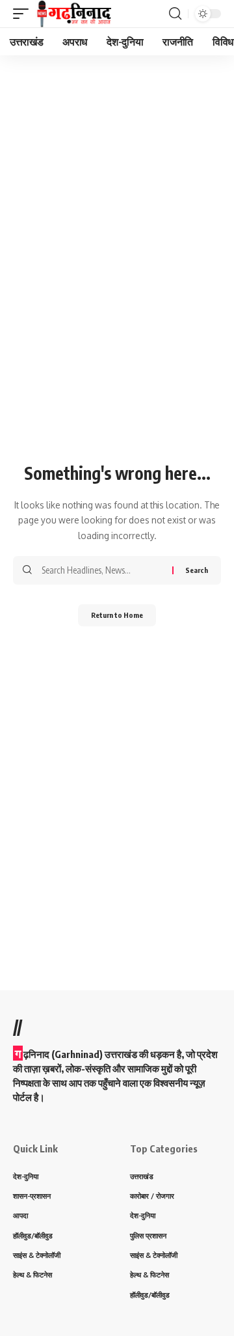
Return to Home (117, 615)
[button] (24, 13)
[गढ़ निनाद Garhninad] (73, 13)
